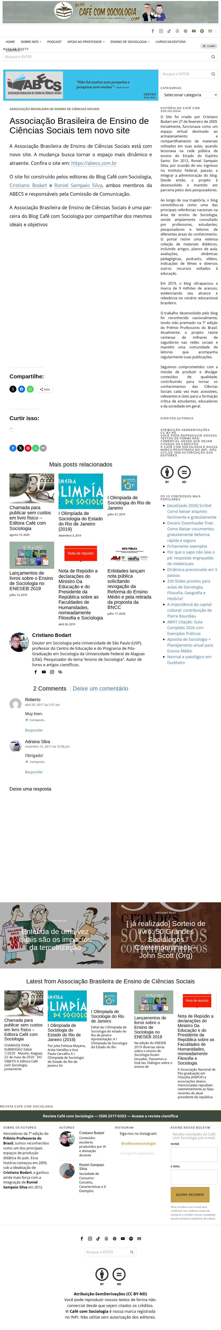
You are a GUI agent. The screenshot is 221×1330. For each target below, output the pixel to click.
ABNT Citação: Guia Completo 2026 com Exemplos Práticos (185, 627)
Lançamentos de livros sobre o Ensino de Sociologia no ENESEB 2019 (31, 581)
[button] (213, 56)
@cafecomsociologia (138, 1143)
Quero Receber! (190, 1195)
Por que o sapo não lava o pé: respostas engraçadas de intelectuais (191, 557)
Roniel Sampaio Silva (78, 185)
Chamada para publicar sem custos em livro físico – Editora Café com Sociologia (30, 518)
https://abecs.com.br (94, 163)
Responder (34, 730)
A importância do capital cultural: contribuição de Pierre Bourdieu (189, 610)
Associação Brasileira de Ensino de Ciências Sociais (54, 109)
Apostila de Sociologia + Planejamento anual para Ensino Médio (190, 645)
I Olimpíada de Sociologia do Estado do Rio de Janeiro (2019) (80, 521)
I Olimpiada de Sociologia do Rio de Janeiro (129, 503)
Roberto (32, 699)
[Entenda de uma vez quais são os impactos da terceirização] (55, 935)
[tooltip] (152, 31)
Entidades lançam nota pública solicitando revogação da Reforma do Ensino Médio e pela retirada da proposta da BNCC (129, 589)
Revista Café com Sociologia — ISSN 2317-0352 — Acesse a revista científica (110, 1115)
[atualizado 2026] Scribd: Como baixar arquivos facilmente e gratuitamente (191, 511)
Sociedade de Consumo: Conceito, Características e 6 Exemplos (92, 1182)
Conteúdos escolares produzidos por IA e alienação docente (92, 1146)
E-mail (175, 1166)
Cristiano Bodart (28, 185)
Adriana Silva (37, 741)
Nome (175, 1144)
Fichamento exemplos (187, 546)
